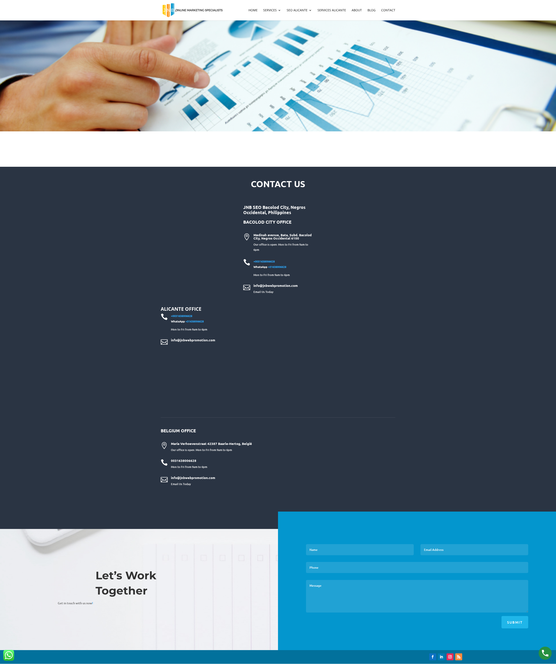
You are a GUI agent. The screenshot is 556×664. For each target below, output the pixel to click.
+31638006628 (277, 267)
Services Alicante (332, 10)
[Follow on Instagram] (450, 656)
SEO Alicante (297, 10)
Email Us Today (263, 292)
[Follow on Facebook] (432, 656)
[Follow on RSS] (458, 656)
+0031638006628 (264, 261)
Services (270, 10)
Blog (371, 10)
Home (253, 10)
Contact (388, 10)
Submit (515, 622)
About (357, 10)
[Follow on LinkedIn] (441, 656)
